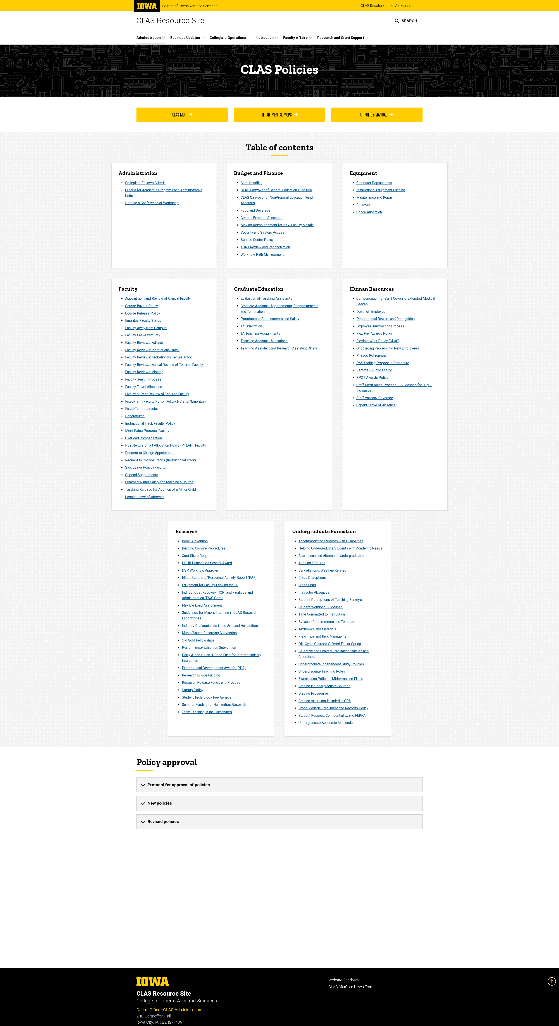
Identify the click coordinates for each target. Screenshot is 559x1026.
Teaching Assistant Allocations (264, 341)
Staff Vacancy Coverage (374, 398)
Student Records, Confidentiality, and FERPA (332, 715)
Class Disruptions (312, 578)
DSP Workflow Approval (200, 570)
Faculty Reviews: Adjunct (144, 343)
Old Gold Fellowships (198, 640)
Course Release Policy (142, 313)
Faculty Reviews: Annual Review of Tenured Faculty (164, 365)
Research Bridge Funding (201, 675)
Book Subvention (195, 541)
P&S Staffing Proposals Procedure (382, 363)
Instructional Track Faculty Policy (150, 423)
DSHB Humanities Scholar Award (207, 563)
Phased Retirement (371, 355)
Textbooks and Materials (317, 629)
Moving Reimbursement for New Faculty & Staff (277, 225)
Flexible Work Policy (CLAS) (377, 341)
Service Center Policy (257, 240)
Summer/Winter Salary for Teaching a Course (159, 482)
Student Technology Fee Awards (206, 697)
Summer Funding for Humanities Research (214, 705)
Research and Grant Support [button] (340, 38)
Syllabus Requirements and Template (326, 622)
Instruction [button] (265, 38)
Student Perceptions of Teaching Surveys (330, 600)
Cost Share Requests (198, 556)
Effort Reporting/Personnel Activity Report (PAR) (219, 578)
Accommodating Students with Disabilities (330, 541)
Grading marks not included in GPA (324, 701)
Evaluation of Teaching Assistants (266, 298)
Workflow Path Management (262, 254)
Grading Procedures (313, 693)
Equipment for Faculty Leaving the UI (210, 585)
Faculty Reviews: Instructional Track (152, 350)
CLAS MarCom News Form (350, 987)
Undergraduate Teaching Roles (321, 671)
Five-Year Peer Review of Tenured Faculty (157, 394)
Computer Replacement (374, 183)
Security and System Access (263, 232)
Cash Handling (251, 183)
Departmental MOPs (276, 114)
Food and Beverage (255, 210)
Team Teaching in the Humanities (207, 712)
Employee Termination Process (380, 326)
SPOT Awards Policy (372, 378)
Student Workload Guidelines (320, 607)
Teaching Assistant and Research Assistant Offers (279, 348)
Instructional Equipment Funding (380, 190)
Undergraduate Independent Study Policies (331, 664)
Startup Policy (192, 690)
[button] (406, 21)
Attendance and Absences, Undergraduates (331, 556)
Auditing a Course (311, 563)
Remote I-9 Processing (374, 370)
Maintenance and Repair (374, 197)
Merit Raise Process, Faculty (147, 431)
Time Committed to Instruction (321, 614)
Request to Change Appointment (149, 453)
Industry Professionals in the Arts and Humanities (220, 626)
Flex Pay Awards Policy (374, 333)
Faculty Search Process (143, 379)
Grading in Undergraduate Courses (324, 686)
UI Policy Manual (373, 114)
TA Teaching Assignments (260, 333)
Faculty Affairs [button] (295, 38)
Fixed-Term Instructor (141, 409)
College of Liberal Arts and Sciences (189, 6)
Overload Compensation (143, 438)
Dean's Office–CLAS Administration (168, 1009)
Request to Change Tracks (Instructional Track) (160, 460)
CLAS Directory (372, 5)
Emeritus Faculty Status (143, 320)
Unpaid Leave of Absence (144, 497)
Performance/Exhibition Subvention (209, 647)
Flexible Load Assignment (202, 605)
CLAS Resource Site (170, 20)
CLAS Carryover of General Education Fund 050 (276, 190)
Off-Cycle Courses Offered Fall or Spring (329, 644)
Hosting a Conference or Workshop (152, 203)
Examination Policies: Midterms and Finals (330, 679)
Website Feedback (344, 980)
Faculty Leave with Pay (142, 335)
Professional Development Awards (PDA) (214, 668)
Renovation (364, 205)
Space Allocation (369, 212)
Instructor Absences (314, 592)
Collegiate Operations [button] (228, 38)
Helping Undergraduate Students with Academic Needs (340, 548)
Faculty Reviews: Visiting (144, 372)
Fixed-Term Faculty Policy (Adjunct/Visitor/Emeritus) (165, 401)
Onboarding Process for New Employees (387, 348)
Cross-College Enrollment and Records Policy (333, 708)
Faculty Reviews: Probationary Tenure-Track (158, 357)
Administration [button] (148, 38)
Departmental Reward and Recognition (385, 319)
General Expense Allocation (261, 218)
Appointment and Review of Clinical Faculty (158, 298)
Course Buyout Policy (141, 306)
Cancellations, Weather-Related (322, 570)
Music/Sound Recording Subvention (209, 633)
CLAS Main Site (402, 5)
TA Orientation (251, 326)
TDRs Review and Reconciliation (265, 247)
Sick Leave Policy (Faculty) (145, 467)
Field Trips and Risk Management (323, 636)
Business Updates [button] (185, 38)
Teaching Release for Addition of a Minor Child (160, 489)
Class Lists (307, 585)
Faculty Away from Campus (146, 328)
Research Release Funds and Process (211, 682)
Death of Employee (371, 312)
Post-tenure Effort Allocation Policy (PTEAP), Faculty (165, 445)
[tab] (279, 785)
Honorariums (135, 416)
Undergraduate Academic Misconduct (326, 723)
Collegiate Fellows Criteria (145, 183)
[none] (279, 784)
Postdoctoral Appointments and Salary (270, 319)
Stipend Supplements (141, 475)
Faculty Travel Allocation (143, 387)
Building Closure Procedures (204, 548)
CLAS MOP (179, 114)
